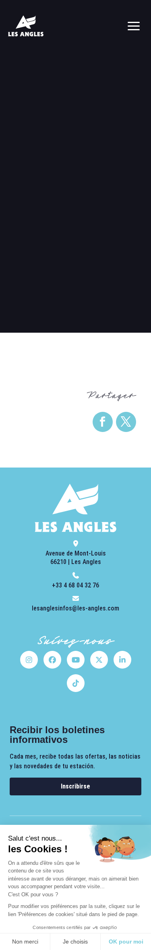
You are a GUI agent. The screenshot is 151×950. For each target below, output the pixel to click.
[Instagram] (29, 660)
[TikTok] (76, 683)
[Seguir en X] (126, 422)
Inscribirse (75, 786)
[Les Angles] (25, 25)
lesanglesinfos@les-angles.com (75, 608)
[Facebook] (52, 660)
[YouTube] (76, 660)
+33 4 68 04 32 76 (75, 585)
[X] (99, 660)
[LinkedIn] (122, 660)
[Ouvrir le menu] (133, 26)
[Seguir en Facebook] (103, 422)
